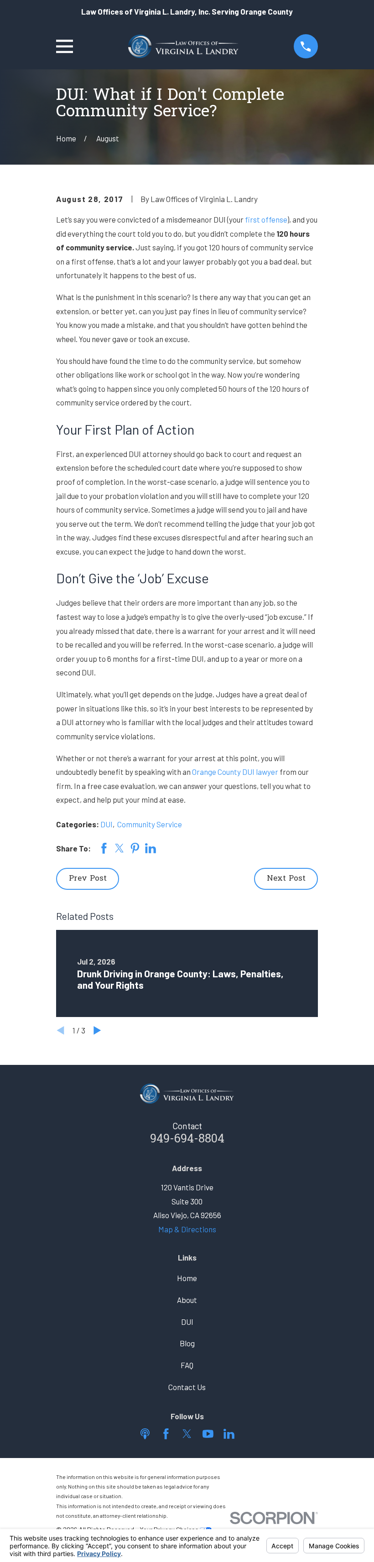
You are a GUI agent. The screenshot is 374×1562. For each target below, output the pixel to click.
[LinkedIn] (228, 1433)
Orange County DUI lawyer (235, 771)
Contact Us (187, 1386)
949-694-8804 (187, 1139)
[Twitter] (187, 1433)
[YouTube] (208, 1433)
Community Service (149, 824)
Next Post (286, 878)
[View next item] (97, 1030)
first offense (266, 219)
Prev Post (88, 878)
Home (187, 1277)
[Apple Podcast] (145, 1433)
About (187, 1299)
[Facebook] (166, 1433)
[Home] (183, 46)
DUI (106, 824)
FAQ (187, 1365)
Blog (187, 1343)
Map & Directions (187, 1229)
